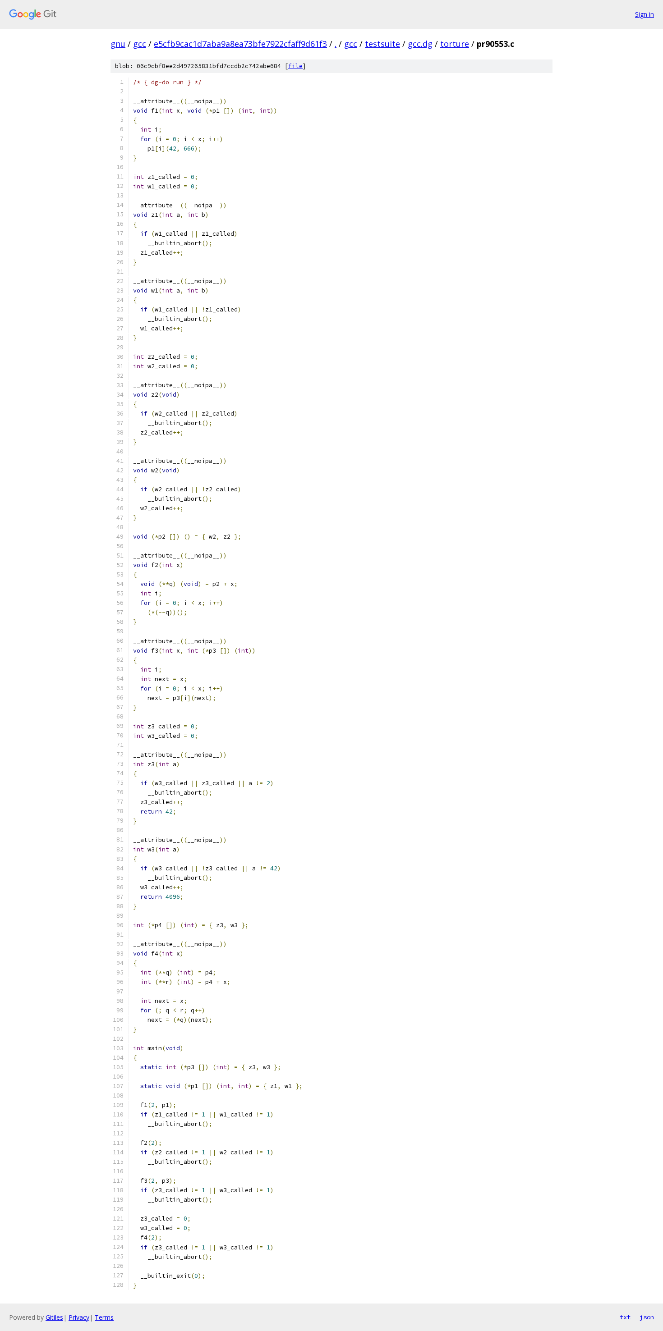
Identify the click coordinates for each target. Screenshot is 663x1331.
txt (625, 1317)
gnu (117, 43)
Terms (104, 1317)
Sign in (644, 14)
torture (454, 43)
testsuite (382, 43)
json (647, 1317)
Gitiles (54, 1317)
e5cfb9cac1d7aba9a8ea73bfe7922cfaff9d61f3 (240, 43)
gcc (139, 43)
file (295, 66)
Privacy (79, 1317)
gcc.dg (420, 43)
